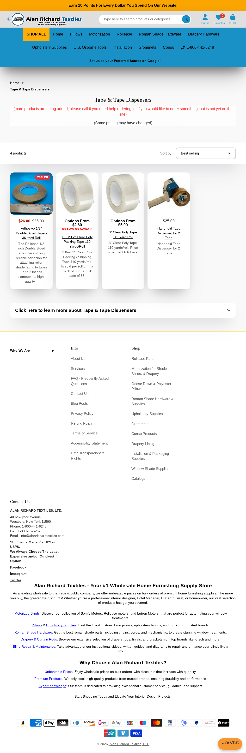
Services (78, 369)
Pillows (76, 34)
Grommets (147, 47)
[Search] (186, 19)
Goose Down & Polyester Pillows (151, 386)
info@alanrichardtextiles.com (42, 536)
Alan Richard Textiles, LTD (129, 744)
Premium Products (48, 679)
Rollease (124, 34)
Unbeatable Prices (59, 672)
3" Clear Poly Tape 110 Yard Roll (123, 230)
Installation (122, 47)
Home (58, 34)
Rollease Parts (142, 358)
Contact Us (80, 393)
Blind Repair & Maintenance (34, 646)
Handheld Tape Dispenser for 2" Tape (169, 230)
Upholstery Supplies (49, 47)
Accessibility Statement (89, 443)
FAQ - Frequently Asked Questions (90, 381)
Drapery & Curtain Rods (39, 639)
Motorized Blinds (27, 613)
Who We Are (20, 350)
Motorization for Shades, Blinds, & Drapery (150, 371)
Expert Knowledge (52, 686)
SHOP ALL (36, 34)
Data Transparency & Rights (87, 455)
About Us (78, 358)
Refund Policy (82, 423)
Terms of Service (84, 433)
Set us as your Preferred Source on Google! (125, 61)
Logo (46, 19)
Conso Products (144, 434)
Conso (168, 47)
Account (205, 19)
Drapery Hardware (204, 34)
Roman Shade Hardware (160, 34)
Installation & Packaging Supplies (150, 456)
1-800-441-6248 (200, 47)
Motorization (99, 34)
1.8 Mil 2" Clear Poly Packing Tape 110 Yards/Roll (77, 230)
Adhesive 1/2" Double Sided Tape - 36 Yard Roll (31, 230)
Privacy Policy (82, 413)
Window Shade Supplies (150, 469)
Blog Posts (79, 403)
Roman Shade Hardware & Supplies (152, 401)
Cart (232, 19)
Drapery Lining (142, 444)
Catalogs (138, 478)
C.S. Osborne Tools (90, 47)
